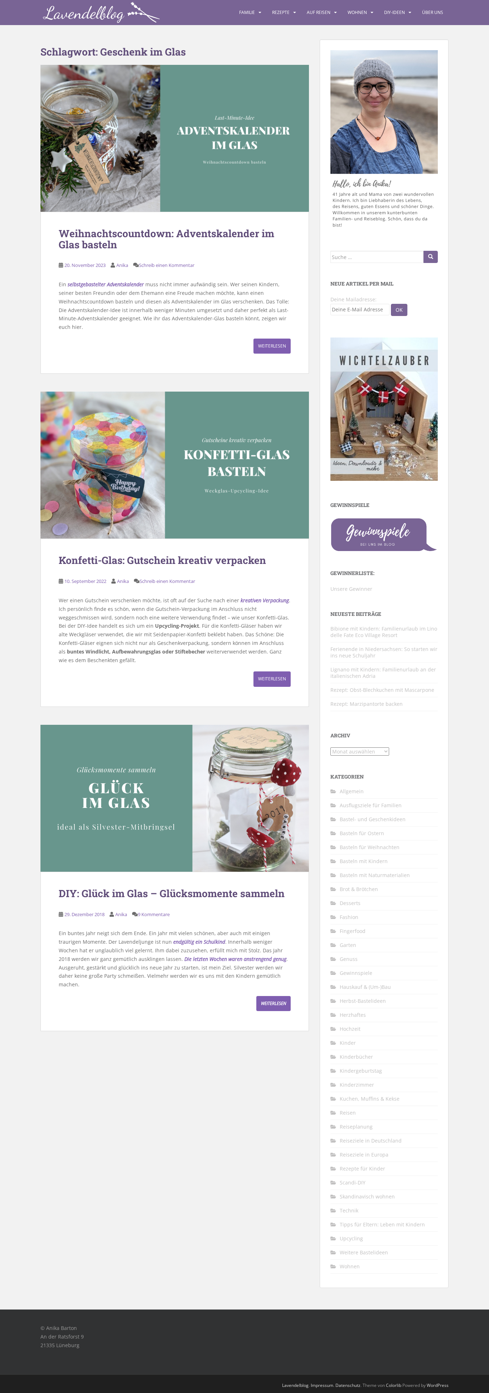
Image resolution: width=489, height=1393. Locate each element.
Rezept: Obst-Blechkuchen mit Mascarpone (382, 689)
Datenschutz (347, 1385)
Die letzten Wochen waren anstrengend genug (235, 959)
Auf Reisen (318, 12)
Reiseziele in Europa (364, 1154)
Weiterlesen (272, 346)
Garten (348, 945)
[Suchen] (430, 257)
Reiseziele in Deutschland (371, 1140)
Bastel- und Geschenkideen (373, 819)
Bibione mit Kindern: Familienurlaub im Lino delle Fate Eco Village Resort (383, 631)
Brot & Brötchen (359, 889)
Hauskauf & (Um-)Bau (365, 986)
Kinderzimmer (357, 1084)
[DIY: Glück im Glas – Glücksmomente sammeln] (174, 798)
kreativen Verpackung (265, 600)
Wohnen (357, 12)
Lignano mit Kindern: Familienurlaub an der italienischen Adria (383, 672)
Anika (122, 265)
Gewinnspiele (356, 973)
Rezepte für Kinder (362, 1168)
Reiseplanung (356, 1126)
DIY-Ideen (394, 12)
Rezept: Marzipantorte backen (366, 703)
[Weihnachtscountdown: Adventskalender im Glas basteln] (174, 138)
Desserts (350, 903)
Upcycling (351, 1238)
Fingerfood (352, 931)
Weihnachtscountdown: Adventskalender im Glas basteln (166, 239)
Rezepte (281, 12)
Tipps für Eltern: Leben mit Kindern (382, 1224)
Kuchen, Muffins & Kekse (370, 1098)
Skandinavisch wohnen (367, 1196)
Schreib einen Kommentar (166, 265)
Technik (349, 1210)
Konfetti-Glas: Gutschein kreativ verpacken (162, 560)
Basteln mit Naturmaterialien (375, 875)
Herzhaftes (353, 1014)
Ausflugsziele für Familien (371, 805)
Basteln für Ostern (362, 833)
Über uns (432, 12)
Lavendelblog (295, 1385)
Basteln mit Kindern (364, 861)
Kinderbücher (356, 1056)
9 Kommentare (154, 914)
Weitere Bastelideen (364, 1252)
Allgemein (352, 791)
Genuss (349, 959)
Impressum (322, 1385)
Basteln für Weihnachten (370, 847)
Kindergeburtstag (361, 1070)
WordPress (438, 1385)
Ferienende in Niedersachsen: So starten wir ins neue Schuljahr (383, 652)
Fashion (349, 917)
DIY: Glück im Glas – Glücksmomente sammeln (172, 893)
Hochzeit (350, 1028)
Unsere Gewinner (351, 588)
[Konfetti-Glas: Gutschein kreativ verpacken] (174, 465)
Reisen (348, 1112)
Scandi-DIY (352, 1182)
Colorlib (393, 1385)
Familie (247, 12)
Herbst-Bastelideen (363, 1000)
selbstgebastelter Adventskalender (106, 284)
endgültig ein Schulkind (199, 941)
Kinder (348, 1042)
